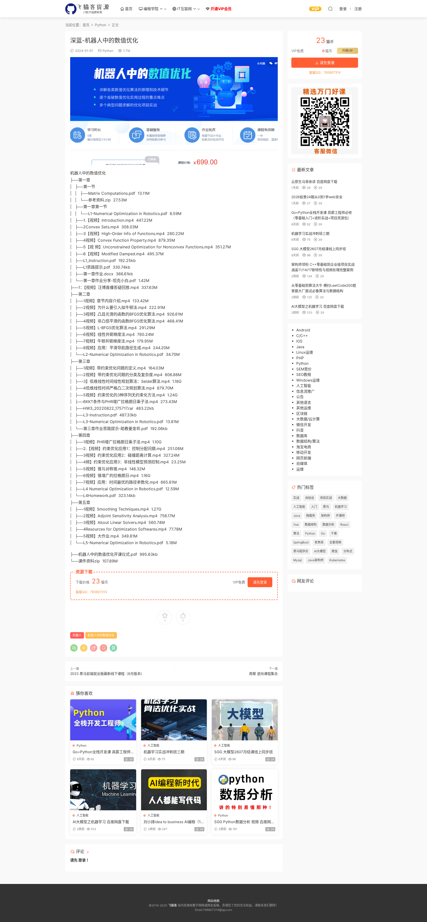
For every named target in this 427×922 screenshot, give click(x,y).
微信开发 (303, 424)
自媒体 (301, 463)
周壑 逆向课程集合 (263, 673)
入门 (314, 507)
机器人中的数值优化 (101, 635)
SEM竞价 (304, 369)
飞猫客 (87, 8)
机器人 (77, 635)
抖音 (300, 430)
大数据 (342, 498)
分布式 (347, 551)
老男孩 (319, 542)
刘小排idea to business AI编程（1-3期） (173, 821)
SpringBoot (301, 542)
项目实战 (326, 498)
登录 (82, 860)
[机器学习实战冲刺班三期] (174, 719)
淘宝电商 (303, 447)
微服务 (310, 515)
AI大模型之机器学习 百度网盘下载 (101, 821)
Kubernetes (337, 560)
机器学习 (341, 507)
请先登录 (260, 582)
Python (108, 51)
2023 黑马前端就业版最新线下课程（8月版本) (106, 673)
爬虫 (335, 551)
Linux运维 (304, 352)
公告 (300, 396)
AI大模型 (320, 551)
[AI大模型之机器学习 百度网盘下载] (103, 789)
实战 (296, 498)
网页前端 (303, 458)
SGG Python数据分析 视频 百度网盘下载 (244, 821)
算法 (296, 533)
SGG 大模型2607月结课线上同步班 (243, 752)
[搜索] (330, 8)
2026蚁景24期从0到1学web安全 (316, 197)
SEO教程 (303, 374)
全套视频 (335, 542)
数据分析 (328, 524)
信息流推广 (305, 391)
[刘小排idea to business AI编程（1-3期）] (174, 789)
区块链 (301, 413)
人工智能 (153, 745)
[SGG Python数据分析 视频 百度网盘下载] (245, 789)
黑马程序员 (300, 551)
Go (323, 533)
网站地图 (213, 901)
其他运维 (303, 408)
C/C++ (302, 335)
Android (303, 330)
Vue (296, 524)
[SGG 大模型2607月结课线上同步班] (245, 719)
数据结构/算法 (308, 441)
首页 (128, 8)
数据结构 (311, 524)
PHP (300, 358)
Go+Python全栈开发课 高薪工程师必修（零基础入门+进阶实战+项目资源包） (103, 752)
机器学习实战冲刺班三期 (164, 752)
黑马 (326, 507)
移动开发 (303, 452)
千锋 (334, 533)
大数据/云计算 (308, 419)
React (344, 524)
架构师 (325, 515)
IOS (299, 341)
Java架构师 (315, 560)
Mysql (297, 560)
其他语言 (303, 402)
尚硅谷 (309, 498)
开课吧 (340, 515)
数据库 (301, 435)
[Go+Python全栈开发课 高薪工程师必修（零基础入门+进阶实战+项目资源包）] (103, 719)
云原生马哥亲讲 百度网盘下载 (314, 181)
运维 (300, 469)
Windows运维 (308, 380)
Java (300, 346)
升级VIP (347, 50)
